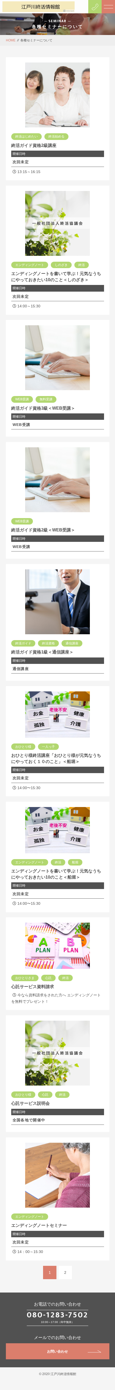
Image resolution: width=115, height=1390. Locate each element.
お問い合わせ (57, 1351)
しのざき (61, 265)
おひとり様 (23, 747)
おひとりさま (24, 978)
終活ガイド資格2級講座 (33, 145)
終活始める (56, 136)
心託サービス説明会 (30, 1103)
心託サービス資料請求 (32, 986)
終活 (81, 265)
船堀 (75, 862)
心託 (48, 978)
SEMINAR (57, 21)
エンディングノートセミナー (39, 1225)
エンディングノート (29, 265)
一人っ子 (48, 747)
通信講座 (72, 643)
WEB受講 (22, 399)
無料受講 (46, 399)
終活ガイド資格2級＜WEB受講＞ (43, 530)
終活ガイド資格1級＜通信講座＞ (42, 652)
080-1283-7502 (57, 1315)
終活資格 (48, 643)
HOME (11, 40)
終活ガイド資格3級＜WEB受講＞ (43, 408)
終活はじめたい (26, 136)
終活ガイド (23, 643)
